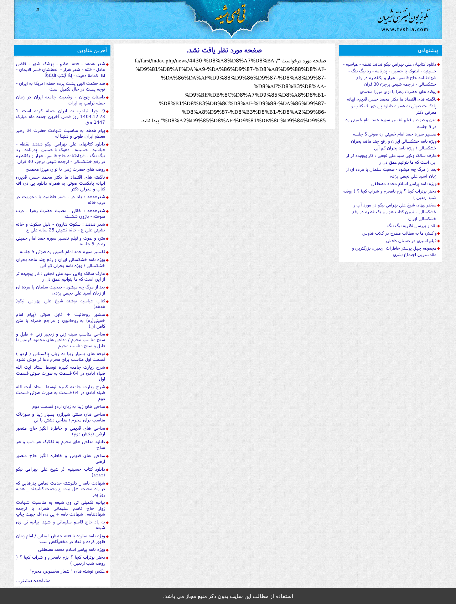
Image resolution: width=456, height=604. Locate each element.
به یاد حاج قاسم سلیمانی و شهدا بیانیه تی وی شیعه (60, 524)
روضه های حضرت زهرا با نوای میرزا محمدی (65, 169)
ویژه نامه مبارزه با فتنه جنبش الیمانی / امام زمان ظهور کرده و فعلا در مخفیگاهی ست (60, 538)
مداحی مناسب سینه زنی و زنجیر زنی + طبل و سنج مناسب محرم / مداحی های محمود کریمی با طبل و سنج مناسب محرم (60, 340)
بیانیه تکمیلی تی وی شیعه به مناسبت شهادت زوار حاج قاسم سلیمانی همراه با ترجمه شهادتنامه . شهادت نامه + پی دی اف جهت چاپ (60, 508)
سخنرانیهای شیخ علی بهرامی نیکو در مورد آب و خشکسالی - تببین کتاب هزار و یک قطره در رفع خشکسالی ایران (394, 211)
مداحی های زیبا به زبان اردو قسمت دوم (68, 406)
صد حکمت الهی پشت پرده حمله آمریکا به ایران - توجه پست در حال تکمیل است (60, 86)
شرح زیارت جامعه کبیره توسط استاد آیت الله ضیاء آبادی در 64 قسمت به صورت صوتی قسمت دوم (60, 392)
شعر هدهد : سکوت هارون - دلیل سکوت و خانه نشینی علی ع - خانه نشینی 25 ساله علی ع (60, 227)
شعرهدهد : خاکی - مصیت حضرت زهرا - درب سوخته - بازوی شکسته (60, 213)
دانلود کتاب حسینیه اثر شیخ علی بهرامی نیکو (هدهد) (60, 472)
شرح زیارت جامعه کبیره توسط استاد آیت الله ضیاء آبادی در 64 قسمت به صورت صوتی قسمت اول (60, 373)
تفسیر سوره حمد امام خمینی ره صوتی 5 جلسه (62, 251)
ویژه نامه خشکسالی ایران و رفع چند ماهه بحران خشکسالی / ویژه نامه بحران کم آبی (60, 262)
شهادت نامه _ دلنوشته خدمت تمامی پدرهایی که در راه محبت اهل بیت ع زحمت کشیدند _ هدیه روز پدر (60, 489)
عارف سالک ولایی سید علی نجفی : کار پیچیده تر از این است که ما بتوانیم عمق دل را (60, 276)
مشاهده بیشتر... (33, 580)
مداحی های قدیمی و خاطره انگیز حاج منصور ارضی (60, 458)
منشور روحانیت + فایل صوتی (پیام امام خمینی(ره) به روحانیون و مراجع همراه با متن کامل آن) (60, 320)
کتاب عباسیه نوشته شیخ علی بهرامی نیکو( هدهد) (60, 303)
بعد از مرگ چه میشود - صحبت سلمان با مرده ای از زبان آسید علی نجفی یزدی (60, 289)
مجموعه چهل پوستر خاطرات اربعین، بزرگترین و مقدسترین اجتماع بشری (394, 251)
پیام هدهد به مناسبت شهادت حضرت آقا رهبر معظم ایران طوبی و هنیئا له (60, 133)
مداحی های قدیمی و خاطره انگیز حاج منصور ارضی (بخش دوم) (60, 431)
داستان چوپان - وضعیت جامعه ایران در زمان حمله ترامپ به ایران (60, 99)
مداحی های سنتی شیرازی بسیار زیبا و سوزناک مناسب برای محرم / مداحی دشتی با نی (60, 417)
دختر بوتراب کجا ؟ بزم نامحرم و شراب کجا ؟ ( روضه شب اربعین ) (60, 560)
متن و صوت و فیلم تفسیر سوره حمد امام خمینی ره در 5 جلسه (60, 241)
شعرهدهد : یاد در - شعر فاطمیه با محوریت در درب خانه (60, 199)
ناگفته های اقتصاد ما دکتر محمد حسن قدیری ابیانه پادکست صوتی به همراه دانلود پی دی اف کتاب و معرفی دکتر (60, 183)
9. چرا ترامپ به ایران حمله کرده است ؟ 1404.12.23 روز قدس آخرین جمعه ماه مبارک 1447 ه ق (60, 116)
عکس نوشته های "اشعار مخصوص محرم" (67, 571)
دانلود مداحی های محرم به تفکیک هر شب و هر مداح (60, 444)
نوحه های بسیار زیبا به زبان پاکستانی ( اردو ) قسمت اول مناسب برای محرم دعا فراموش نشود (60, 356)
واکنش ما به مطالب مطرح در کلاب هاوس (399, 233)
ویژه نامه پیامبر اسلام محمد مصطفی (71, 549)
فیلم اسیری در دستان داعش (411, 240)
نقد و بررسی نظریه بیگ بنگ (411, 225)
